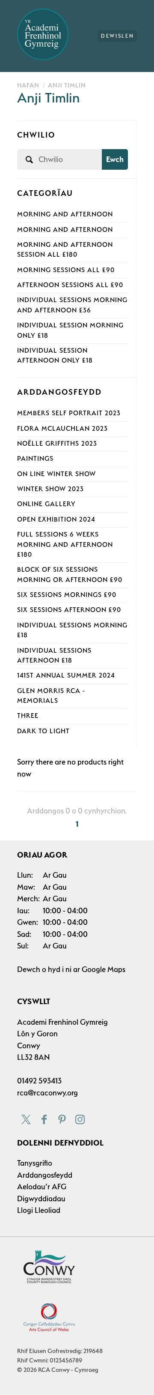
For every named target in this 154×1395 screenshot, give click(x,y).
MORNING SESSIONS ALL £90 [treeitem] (66, 270)
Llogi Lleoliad (38, 1210)
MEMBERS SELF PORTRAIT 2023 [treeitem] (69, 413)
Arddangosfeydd (44, 1174)
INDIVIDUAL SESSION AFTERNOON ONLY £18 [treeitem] (55, 355)
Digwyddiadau (41, 1198)
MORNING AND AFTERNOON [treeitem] (65, 214)
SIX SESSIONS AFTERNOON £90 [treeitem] (69, 610)
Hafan (28, 85)
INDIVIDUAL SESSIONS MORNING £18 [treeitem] (72, 630)
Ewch (115, 159)
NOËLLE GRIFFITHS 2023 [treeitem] (57, 443)
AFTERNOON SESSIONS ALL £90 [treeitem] (70, 285)
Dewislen (117, 36)
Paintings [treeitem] (35, 458)
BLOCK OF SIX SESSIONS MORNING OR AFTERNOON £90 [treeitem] (69, 574)
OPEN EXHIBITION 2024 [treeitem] (56, 519)
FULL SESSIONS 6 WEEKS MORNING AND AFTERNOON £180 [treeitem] (65, 544)
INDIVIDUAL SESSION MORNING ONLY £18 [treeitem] (70, 330)
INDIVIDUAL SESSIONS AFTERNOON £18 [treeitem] (54, 655)
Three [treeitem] (27, 716)
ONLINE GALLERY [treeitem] (46, 504)
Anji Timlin (67, 85)
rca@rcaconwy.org (47, 1092)
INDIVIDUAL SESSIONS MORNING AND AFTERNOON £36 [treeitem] (72, 305)
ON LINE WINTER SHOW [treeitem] (56, 474)
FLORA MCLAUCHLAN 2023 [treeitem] (62, 428)
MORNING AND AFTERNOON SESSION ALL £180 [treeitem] (65, 249)
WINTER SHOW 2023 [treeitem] (50, 489)
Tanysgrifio (34, 1162)
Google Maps (103, 969)
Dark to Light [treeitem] (43, 731)
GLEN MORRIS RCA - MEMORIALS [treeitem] (51, 696)
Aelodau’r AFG (41, 1186)
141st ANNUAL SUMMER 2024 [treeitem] (66, 675)
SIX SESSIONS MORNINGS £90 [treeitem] (66, 595)
